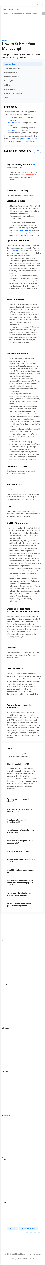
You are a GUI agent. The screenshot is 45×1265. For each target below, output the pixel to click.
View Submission (10, 89)
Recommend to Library (28, 1228)
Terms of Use (22, 1259)
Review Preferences (10, 72)
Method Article (13, 118)
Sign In (40, 3)
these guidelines (25, 230)
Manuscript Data (9, 81)
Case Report (12, 128)
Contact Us (12, 1228)
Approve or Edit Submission (13, 93)
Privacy (13, 1259)
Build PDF (7, 85)
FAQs (6, 98)
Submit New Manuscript (12, 68)
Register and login (10, 64)
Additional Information (11, 77)
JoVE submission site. (21, 165)
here (34, 141)
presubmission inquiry (28, 139)
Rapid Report (12, 130)
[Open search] (35, 3)
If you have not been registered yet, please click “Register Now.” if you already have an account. (25, 176)
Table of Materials (16, 251)
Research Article (14, 123)
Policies (31, 1259)
